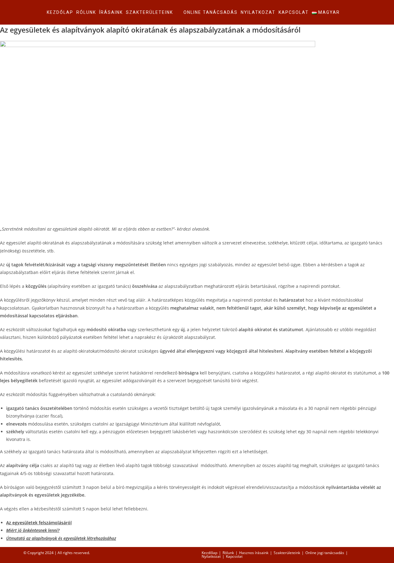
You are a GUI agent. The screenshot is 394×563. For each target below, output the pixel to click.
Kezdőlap (209, 552)
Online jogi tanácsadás (324, 552)
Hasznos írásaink (253, 552)
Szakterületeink (287, 552)
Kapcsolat (234, 556)
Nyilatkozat (211, 556)
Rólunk (228, 552)
